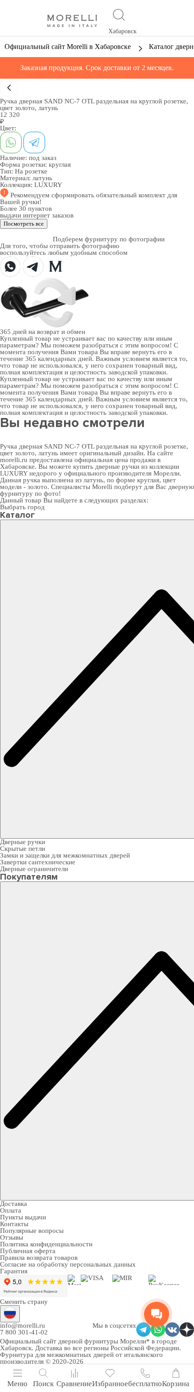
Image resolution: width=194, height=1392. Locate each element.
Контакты (14, 1223)
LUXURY (48, 184)
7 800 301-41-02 (24, 1332)
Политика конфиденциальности (46, 1244)
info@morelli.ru (22, 1325)
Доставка (13, 1203)
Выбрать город (22, 507)
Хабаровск (122, 31)
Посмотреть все (24, 223)
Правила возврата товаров (39, 1257)
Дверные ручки (22, 841)
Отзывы (11, 1237)
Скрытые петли (22, 848)
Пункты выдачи (23, 1217)
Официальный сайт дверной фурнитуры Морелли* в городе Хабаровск (88, 1345)
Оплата (10, 1210)
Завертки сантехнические (37, 862)
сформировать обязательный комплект (109, 195)
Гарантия (14, 1271)
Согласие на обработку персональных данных (68, 1264)
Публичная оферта (27, 1250)
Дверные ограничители (34, 868)
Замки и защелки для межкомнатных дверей (65, 855)
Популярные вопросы (32, 1230)
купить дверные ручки (106, 466)
